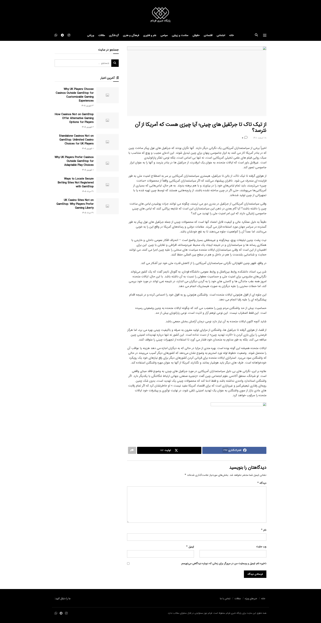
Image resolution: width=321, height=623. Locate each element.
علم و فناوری (149, 35)
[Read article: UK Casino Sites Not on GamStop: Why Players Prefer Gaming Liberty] (107, 206)
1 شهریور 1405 (88, 148)
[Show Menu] (264, 35)
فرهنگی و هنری (131, 35)
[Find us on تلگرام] (62, 35)
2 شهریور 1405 (88, 127)
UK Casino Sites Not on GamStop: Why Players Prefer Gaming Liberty (75, 204)
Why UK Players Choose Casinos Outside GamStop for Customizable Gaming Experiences (75, 95)
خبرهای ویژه (251, 599)
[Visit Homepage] (160, 15)
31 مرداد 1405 (88, 191)
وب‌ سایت (261, 546)
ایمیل (190, 547)
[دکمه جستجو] (256, 35)
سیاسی (164, 35)
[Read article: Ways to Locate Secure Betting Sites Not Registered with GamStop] (107, 185)
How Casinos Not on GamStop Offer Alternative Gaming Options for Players (74, 118)
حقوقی (196, 35)
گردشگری (114, 35)
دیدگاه (261, 483)
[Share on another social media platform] (132, 450)
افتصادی (208, 35)
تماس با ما (225, 599)
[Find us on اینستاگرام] (69, 35)
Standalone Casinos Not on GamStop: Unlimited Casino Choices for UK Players (76, 140)
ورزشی (90, 35)
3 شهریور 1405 (87, 105)
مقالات (101, 35)
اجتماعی (221, 35)
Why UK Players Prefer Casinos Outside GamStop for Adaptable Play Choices (74, 161)
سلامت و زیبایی (180, 35)
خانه (231, 35)
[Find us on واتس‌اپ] (56, 35)
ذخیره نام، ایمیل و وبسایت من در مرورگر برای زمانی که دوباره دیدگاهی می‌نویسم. (223, 563)
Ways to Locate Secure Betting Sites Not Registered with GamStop (76, 183)
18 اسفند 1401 (259, 138)
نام (263, 530)
